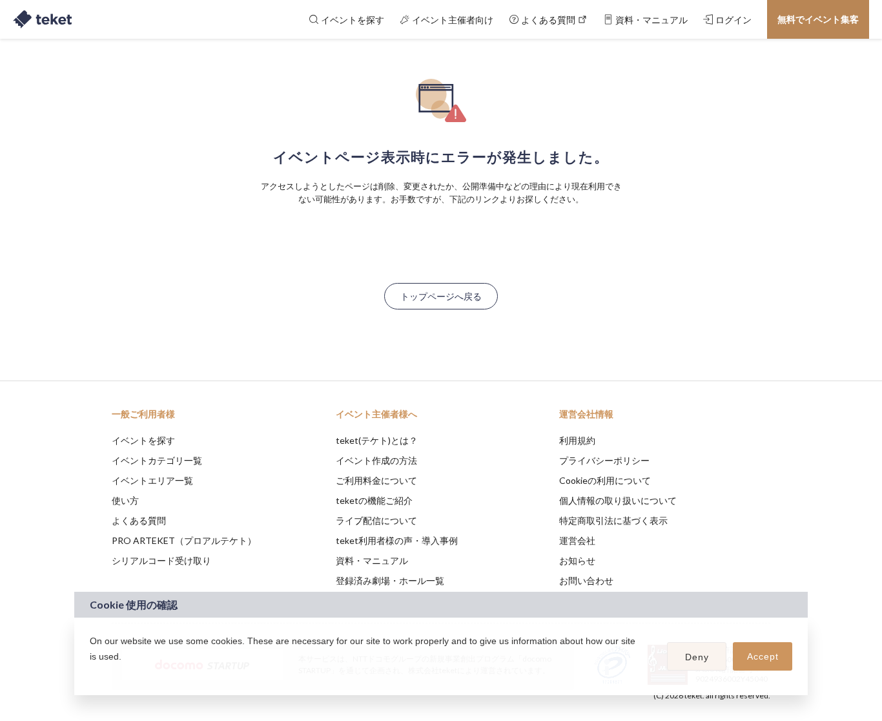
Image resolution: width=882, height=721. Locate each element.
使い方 (125, 500)
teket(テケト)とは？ (377, 440)
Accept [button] (763, 656)
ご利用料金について (376, 480)
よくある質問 (139, 520)
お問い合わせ (586, 580)
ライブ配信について (376, 520)
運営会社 (577, 540)
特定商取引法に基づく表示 (613, 520)
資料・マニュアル (372, 560)
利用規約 (577, 440)
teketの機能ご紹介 (374, 500)
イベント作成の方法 (376, 460)
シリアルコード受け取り (161, 560)
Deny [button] (697, 657)
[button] (92, 673)
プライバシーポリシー (604, 460)
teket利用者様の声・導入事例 (397, 540)
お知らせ (577, 560)
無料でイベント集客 (818, 19)
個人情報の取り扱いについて (618, 500)
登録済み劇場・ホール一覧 (390, 580)
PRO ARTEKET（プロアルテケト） (184, 540)
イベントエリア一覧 (152, 480)
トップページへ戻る (441, 296)
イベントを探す (143, 440)
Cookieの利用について (605, 480)
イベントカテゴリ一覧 (157, 460)
